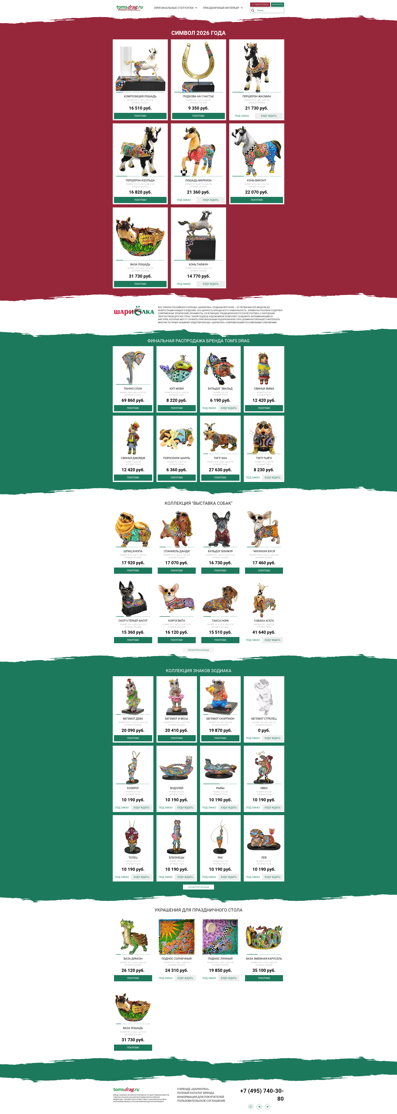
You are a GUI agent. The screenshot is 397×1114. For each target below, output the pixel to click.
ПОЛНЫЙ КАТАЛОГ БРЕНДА (195, 1092)
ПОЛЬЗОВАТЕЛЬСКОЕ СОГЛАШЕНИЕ (201, 1100)
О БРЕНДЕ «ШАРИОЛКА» (193, 1089)
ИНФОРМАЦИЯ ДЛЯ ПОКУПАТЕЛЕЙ (200, 1096)
